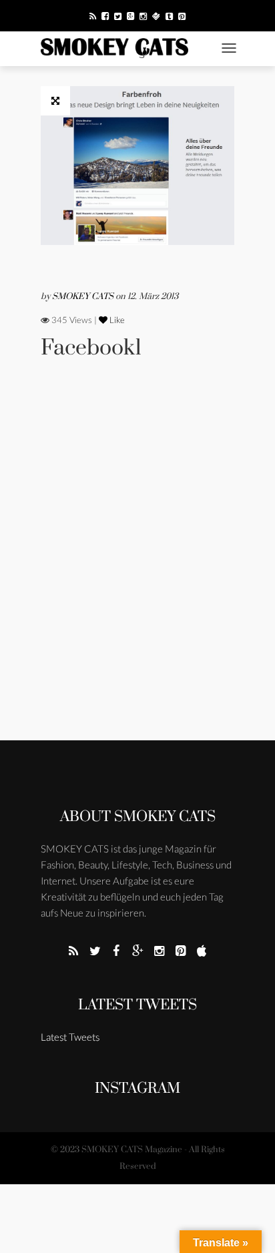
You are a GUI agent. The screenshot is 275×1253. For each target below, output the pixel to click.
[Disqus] (137, 568)
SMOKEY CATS (83, 296)
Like (116, 319)
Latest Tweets (137, 1005)
